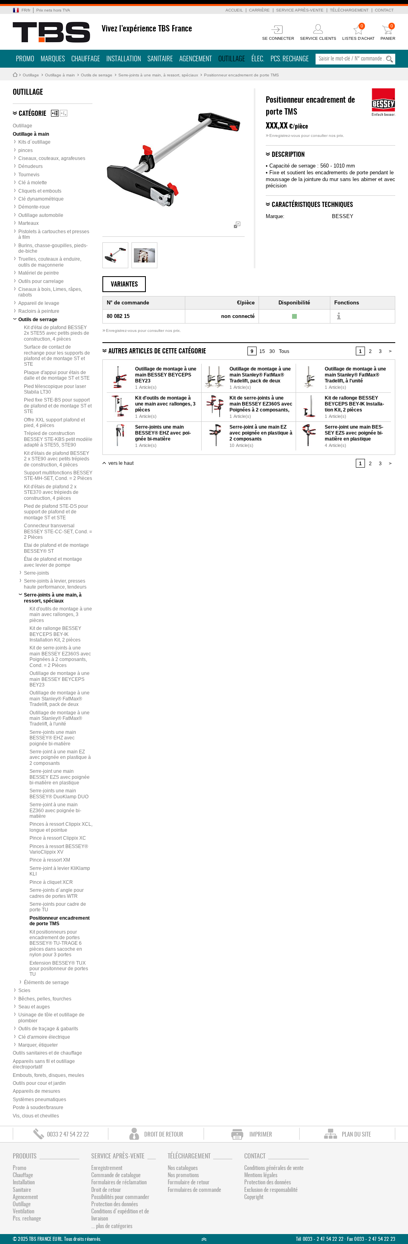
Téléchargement (349, 10)
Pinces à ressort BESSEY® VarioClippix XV (58, 849)
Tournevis (28, 174)
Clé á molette (32, 182)
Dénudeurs (30, 166)
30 (272, 351)
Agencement (195, 59)
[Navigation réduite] (63, 113)
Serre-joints (36, 573)
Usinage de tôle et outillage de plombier (51, 1017)
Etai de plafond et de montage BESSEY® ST (56, 548)
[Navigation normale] (55, 113)
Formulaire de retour (189, 1183)
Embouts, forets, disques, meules (48, 1075)
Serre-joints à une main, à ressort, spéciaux (158, 75)
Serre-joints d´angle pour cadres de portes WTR (56, 893)
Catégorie (32, 114)
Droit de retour (106, 1190)
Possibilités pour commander (120, 1197)
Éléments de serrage (46, 982)
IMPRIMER (260, 1135)
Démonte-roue (34, 207)
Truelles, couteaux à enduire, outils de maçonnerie (49, 261)
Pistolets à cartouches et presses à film (53, 234)
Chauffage (85, 59)
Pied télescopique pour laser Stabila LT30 (55, 389)
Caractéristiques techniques (312, 205)
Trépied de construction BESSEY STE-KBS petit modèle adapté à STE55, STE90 (58, 439)
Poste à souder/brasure (38, 1107)
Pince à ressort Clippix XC (57, 838)
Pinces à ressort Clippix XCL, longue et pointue (60, 827)
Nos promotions (183, 1175)
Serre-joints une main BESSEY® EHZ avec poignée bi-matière (52, 738)
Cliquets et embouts (39, 191)
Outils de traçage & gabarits (48, 1028)
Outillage (231, 59)
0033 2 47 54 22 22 (68, 1135)
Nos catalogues (183, 1168)
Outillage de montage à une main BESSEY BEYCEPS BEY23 (59, 679)
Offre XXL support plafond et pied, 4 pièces (54, 422)
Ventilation (23, 1212)
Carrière (259, 10)
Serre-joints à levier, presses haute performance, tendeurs (55, 583)
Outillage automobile (40, 215)
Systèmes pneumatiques (39, 1099)
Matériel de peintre (38, 273)
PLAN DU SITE (356, 1135)
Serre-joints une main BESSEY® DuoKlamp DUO (58, 793)
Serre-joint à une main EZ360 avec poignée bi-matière (55, 810)
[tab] (124, 284)
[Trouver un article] (338, 316)
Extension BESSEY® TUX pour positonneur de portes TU (58, 968)
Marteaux (28, 223)
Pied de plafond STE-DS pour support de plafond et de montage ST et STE (56, 512)
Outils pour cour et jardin (39, 1083)
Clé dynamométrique (41, 199)
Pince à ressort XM (49, 860)
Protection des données (114, 1204)
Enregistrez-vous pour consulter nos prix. (305, 135)
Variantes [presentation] (124, 284)
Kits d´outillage (34, 142)
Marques (53, 59)
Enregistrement (106, 1168)
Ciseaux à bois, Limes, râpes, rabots (50, 292)
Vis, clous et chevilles (36, 1116)
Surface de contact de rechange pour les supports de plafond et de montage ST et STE (57, 355)
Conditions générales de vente (274, 1168)
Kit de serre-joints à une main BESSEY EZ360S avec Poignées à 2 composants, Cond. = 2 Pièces (60, 656)
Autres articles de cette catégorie (157, 351)
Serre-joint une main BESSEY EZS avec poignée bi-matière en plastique (59, 777)
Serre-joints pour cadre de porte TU (57, 907)
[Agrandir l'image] (115, 255)
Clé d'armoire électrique (44, 1037)
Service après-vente (300, 10)
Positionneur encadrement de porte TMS (241, 75)
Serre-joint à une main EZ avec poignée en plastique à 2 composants (60, 757)
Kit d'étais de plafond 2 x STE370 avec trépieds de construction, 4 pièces (51, 492)
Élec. (257, 59)
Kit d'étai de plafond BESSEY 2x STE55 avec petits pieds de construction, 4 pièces (56, 333)
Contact (384, 10)
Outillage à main (60, 75)
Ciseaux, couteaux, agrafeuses (51, 158)
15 (262, 351)
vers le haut (120, 463)
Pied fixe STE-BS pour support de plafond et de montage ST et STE (58, 405)
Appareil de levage (38, 303)
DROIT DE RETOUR (163, 1135)
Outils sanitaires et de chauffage (47, 1053)
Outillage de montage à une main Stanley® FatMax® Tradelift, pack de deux (59, 698)
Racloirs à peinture (38, 311)
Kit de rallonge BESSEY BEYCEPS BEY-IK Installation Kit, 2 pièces (55, 634)
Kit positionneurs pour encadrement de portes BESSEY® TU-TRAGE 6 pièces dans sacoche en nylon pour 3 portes (55, 943)
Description (288, 155)
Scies (24, 990)
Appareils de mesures (36, 1091)
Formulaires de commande (194, 1190)
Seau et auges (34, 1007)
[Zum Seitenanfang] (204, 1239)
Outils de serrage (96, 75)
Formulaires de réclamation (119, 1183)
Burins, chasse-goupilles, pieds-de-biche (53, 248)
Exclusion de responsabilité (271, 1190)
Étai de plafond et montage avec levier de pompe (53, 561)
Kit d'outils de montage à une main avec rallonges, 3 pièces (60, 614)
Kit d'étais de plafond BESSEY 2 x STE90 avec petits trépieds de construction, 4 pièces (56, 459)
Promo (25, 59)
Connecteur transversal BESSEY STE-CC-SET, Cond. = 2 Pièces (58, 531)
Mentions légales (260, 1175)
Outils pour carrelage (41, 281)
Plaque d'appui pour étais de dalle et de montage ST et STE (57, 375)
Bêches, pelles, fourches (44, 999)
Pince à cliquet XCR (51, 882)
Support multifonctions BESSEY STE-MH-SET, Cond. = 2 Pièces (58, 475)
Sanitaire (160, 59)
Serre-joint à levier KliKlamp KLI (59, 871)
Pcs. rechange (290, 59)
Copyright (253, 1197)
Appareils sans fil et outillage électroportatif (44, 1064)
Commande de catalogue (116, 1175)
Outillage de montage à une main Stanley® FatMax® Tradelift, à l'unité (59, 718)
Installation (123, 59)
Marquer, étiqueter (38, 1045)
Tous (284, 351)
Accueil (234, 10)
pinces (25, 150)
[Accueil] (51, 32)
